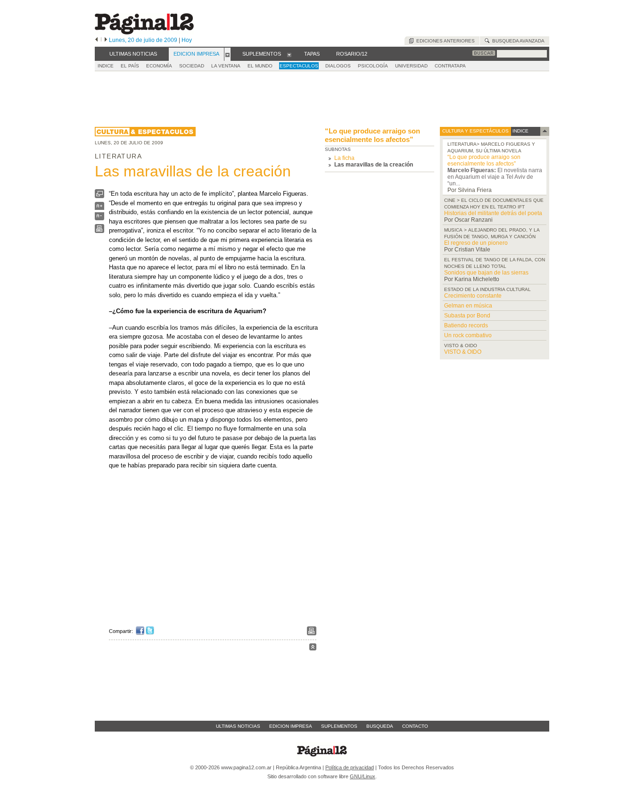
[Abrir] (227, 54)
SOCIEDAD (191, 65)
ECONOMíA (159, 65)
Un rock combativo (468, 335)
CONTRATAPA (450, 65)
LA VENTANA (225, 65)
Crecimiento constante (473, 295)
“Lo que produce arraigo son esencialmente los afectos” (372, 135)
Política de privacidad (349, 767)
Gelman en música (468, 305)
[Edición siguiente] (105, 40)
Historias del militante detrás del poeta (493, 213)
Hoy (187, 40)
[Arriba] (312, 648)
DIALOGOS (338, 65)
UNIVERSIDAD (411, 65)
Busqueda (379, 726)
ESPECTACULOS (299, 65)
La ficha (344, 158)
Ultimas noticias (238, 726)
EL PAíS (130, 65)
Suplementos (339, 726)
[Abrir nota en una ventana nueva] (99, 196)
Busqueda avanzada (517, 40)
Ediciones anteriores (444, 40)
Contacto (415, 726)
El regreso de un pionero (476, 243)
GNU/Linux (362, 776)
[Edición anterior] (96, 40)
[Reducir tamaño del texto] (99, 218)
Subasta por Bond (467, 315)
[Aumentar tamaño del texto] (99, 208)
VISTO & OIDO (462, 352)
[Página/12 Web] (144, 32)
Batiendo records (466, 325)
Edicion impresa (290, 726)
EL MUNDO (260, 65)
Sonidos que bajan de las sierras (486, 272)
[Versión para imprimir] (99, 230)
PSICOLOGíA (373, 65)
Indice (106, 65)
